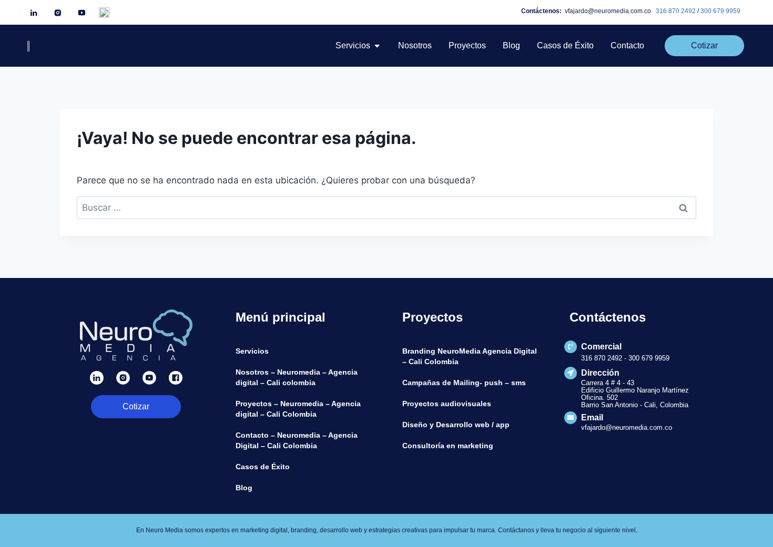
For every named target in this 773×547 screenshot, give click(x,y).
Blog (244, 487)
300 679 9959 (720, 11)
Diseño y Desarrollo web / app (456, 424)
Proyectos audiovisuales (446, 403)
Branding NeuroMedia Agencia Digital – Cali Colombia (469, 356)
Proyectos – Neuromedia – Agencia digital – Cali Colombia (298, 408)
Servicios (252, 351)
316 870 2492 (676, 11)
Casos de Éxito (263, 466)
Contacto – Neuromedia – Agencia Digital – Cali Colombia (297, 440)
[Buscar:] (386, 207)
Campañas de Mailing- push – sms (464, 382)
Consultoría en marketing (447, 445)
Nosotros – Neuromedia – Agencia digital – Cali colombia (297, 377)
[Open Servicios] (377, 45)
